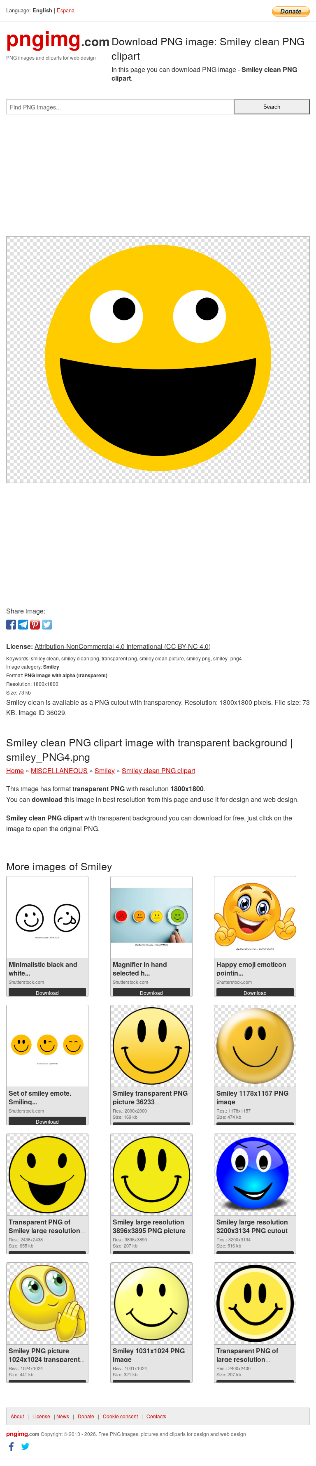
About (17, 1416)
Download (47, 992)
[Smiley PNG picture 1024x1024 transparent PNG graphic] (47, 1303)
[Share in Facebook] (11, 625)
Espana (65, 10)
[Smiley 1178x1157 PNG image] (255, 1046)
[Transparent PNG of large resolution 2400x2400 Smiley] (255, 1303)
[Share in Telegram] (23, 625)
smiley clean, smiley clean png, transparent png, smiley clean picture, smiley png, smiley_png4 (136, 658)
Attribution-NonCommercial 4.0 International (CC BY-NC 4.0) (123, 646)
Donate (86, 1416)
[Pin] (35, 625)
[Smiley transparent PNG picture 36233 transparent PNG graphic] (151, 1046)
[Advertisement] (158, 178)
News (62, 1416)
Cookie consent (120, 1416)
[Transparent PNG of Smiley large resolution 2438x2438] (47, 1174)
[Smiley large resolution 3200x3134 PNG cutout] (255, 1175)
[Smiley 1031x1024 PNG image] (151, 1303)
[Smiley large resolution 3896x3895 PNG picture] (151, 1174)
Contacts (156, 1416)
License (41, 1416)
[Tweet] (47, 625)
